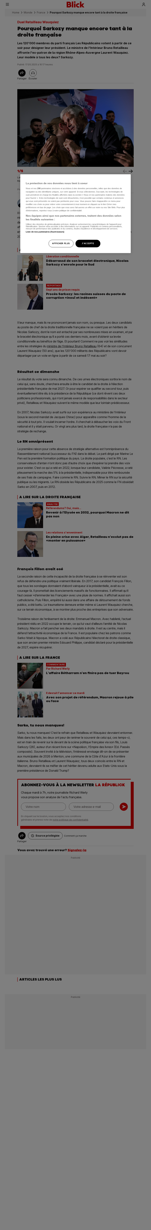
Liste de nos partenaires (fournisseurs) (45, 232)
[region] (75, 213)
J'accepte (88, 243)
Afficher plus (61, 243)
